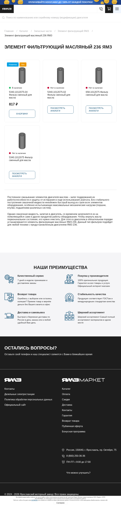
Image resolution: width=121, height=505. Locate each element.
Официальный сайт (15, 405)
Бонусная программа (73, 431)
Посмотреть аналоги (57, 109)
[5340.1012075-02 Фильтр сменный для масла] (60, 75)
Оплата (66, 394)
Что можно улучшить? (78, 472)
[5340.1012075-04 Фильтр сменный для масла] (22, 75)
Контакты (9, 389)
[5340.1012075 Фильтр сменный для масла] (22, 141)
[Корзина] (109, 9)
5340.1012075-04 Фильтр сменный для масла (20, 95)
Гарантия (67, 415)
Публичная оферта (72, 426)
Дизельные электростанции (19, 394)
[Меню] (117, 9)
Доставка (67, 405)
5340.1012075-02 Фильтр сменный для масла (58, 95)
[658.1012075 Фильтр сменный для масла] (99, 75)
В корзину (22, 114)
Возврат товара (70, 421)
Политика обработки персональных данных (28, 399)
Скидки (66, 399)
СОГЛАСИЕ (34, 500)
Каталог (66, 389)
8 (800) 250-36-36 (75, 456)
